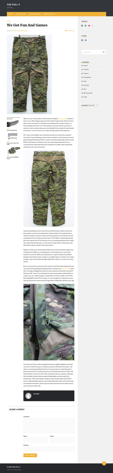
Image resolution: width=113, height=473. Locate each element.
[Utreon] (92, 25)
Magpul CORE (65, 268)
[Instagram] (82, 25)
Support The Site (49, 14)
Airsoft (86, 65)
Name (25, 436)
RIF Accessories (88, 93)
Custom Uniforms (35, 14)
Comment (26, 416)
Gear (8, 21)
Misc (85, 89)
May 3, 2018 (23, 30)
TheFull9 (15, 30)
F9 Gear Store (20, 14)
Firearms (86, 73)
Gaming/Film (87, 77)
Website (25, 445)
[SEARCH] (103, 52)
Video (85, 97)
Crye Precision (62, 118)
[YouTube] (89, 25)
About (11, 14)
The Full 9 (13, 4)
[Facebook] (85, 25)
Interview (86, 85)
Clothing (86, 69)
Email (52, 436)
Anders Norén (17, 469)
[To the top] (104, 463)
